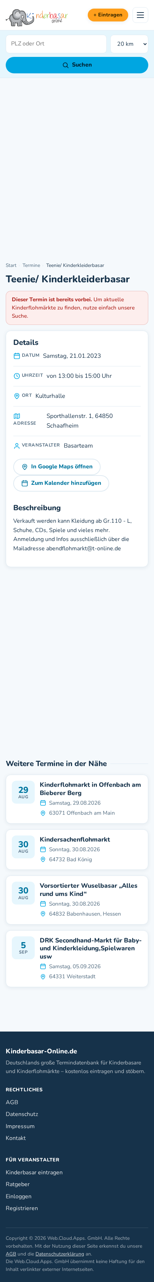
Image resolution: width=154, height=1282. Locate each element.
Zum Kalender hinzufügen (66, 483)
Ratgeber (18, 1184)
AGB (12, 1102)
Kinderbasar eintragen (34, 1172)
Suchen (82, 65)
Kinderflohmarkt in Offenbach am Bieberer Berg (90, 789)
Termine (31, 265)
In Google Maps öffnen (62, 467)
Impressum (20, 1126)
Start (11, 265)
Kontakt (16, 1138)
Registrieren (22, 1208)
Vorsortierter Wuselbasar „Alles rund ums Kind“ (89, 890)
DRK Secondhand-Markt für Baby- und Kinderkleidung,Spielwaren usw (91, 948)
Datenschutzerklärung (59, 1254)
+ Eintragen (107, 14)
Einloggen (19, 1196)
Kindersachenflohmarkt (75, 839)
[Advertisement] (77, 170)
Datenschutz (22, 1114)
